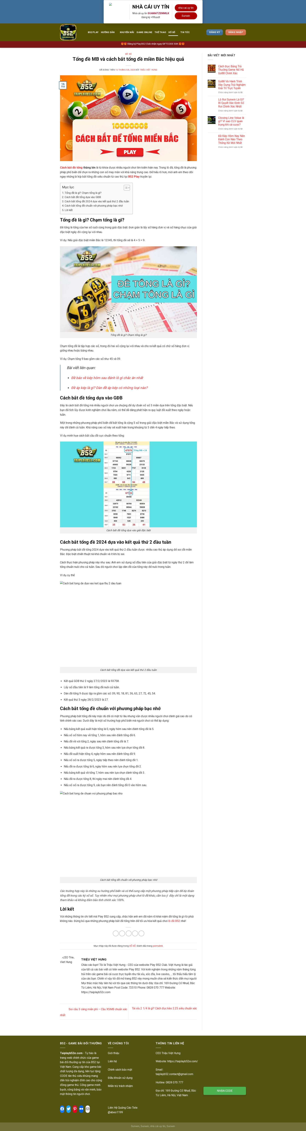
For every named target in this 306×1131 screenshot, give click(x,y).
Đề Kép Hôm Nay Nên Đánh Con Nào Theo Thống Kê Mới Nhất (231, 139)
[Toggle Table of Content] (125, 188)
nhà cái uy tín (157, 1126)
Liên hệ (112, 1061)
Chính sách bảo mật (120, 1069)
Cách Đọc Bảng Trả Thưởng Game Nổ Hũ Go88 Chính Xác (231, 70)
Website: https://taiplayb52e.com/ (177, 1061)
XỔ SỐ (171, 32)
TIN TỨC (185, 32)
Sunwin (186, 15)
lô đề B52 (174, 921)
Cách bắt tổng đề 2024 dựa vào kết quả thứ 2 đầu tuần (97, 201)
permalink (158, 946)
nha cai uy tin (186, 7)
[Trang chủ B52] (71, 32)
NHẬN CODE (225, 1090)
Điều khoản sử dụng (120, 1077)
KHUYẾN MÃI (127, 32)
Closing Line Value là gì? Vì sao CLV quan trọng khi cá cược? (231, 121)
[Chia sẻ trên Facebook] (116, 933)
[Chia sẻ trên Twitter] (122, 933)
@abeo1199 (115, 1112)
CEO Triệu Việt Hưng (168, 1053)
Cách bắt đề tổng (71, 167)
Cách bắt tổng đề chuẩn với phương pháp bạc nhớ (94, 205)
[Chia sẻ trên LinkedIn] (141, 933)
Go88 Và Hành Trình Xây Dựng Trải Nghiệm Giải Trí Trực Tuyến (232, 85)
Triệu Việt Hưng (148, 70)
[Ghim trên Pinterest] (135, 933)
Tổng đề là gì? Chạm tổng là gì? (83, 192)
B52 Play (93, 32)
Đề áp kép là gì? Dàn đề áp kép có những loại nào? (109, 388)
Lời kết (69, 210)
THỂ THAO (160, 32)
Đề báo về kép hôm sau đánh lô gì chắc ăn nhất (107, 378)
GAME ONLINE (144, 32)
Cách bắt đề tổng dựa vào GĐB (83, 197)
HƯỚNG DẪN (108, 32)
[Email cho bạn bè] (129, 933)
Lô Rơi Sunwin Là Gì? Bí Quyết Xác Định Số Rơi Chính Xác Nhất (231, 103)
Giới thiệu (113, 1053)
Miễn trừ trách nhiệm (120, 1086)
